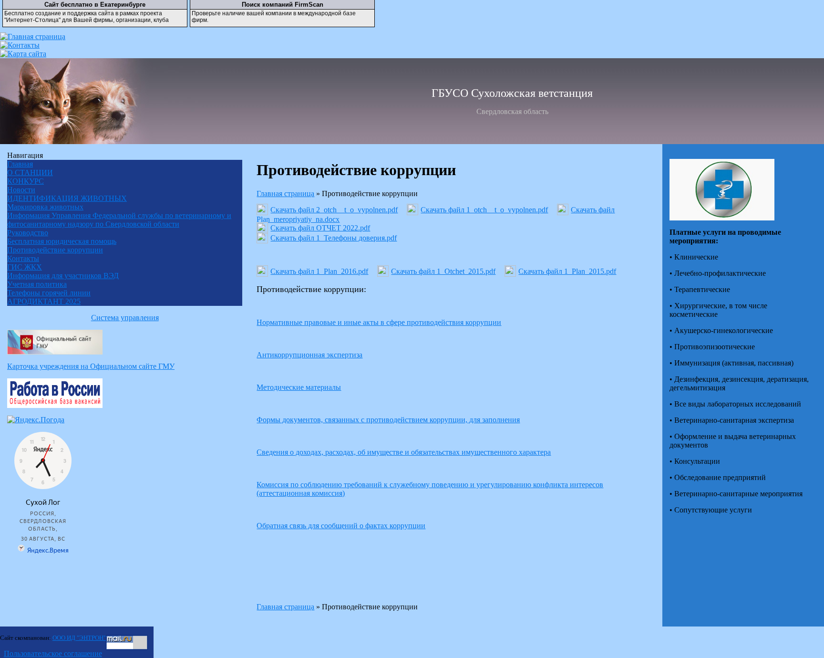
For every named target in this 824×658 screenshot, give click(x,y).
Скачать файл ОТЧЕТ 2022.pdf (320, 228)
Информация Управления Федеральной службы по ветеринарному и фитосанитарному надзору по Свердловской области (119, 219)
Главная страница (285, 193)
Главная (20, 164)
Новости (21, 190)
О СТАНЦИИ (30, 172)
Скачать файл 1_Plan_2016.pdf (319, 271)
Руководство (27, 233)
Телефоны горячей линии (49, 293)
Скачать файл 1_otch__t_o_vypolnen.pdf (484, 210)
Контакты (23, 258)
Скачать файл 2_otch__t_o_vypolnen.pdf (334, 210)
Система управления (125, 317)
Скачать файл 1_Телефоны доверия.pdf (333, 238)
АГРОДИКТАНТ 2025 (44, 301)
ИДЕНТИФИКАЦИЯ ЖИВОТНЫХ (67, 198)
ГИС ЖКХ (24, 267)
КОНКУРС (25, 181)
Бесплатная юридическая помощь (61, 241)
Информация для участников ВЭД (63, 276)
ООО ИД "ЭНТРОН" (79, 637)
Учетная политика (37, 284)
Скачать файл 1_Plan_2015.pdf (567, 271)
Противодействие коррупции (55, 250)
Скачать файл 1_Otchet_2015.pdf (443, 271)
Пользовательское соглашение (53, 653)
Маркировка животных (45, 207)
